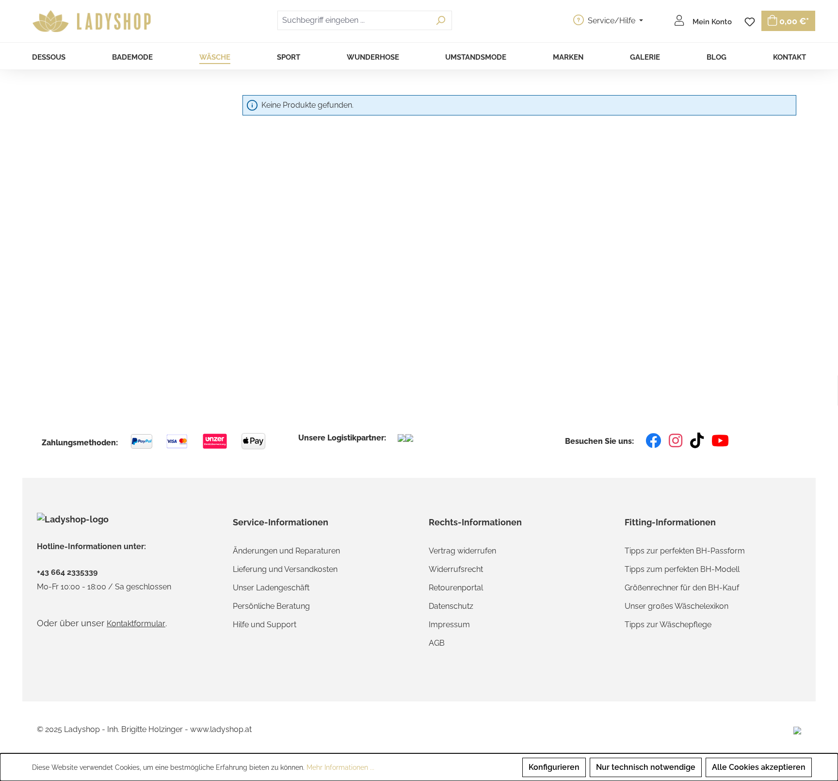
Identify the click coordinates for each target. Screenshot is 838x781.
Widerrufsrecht (456, 569)
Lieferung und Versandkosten (285, 569)
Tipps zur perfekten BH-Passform (685, 550)
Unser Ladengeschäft (271, 587)
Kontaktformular (136, 623)
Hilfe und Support (264, 624)
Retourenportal (456, 587)
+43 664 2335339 (67, 572)
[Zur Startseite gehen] (93, 21)
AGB (437, 643)
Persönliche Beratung (271, 606)
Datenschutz (451, 606)
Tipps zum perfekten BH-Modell (682, 569)
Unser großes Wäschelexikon (676, 606)
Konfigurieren (554, 767)
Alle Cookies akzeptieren (759, 767)
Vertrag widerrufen (462, 550)
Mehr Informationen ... (340, 767)
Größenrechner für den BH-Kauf (682, 587)
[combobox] (353, 20)
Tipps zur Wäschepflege (668, 624)
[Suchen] (440, 20)
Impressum (449, 624)
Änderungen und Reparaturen (286, 550)
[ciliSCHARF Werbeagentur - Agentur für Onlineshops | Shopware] (797, 730)
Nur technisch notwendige (645, 767)
